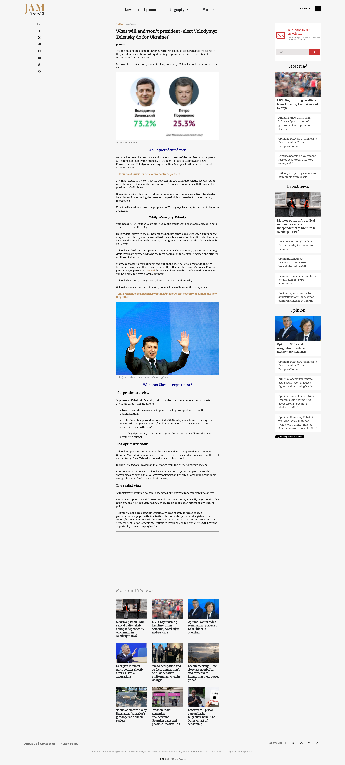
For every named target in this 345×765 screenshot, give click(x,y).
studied (150, 270)
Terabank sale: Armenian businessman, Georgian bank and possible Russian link (166, 717)
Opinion (150, 9)
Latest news (298, 186)
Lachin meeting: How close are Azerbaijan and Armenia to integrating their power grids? (203, 673)
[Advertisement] (167, 558)
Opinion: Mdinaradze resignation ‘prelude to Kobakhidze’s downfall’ (203, 627)
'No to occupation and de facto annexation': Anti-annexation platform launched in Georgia (166, 673)
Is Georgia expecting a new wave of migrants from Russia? (297, 175)
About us (30, 743)
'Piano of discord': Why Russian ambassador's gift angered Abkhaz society (131, 715)
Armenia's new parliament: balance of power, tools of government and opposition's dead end (295, 123)
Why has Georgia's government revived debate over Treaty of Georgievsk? (297, 159)
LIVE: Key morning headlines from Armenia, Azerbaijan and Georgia (165, 627)
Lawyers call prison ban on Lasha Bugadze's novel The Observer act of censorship (201, 717)
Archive (120, 24)
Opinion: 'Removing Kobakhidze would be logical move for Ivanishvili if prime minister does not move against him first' (297, 423)
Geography (176, 9)
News (129, 9)
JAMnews (121, 44)
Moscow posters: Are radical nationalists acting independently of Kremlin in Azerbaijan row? (130, 629)
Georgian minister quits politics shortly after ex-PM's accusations (130, 671)
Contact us (48, 743)
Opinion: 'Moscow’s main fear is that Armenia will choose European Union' (297, 142)
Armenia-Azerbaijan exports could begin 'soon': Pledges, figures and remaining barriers (296, 382)
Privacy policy (68, 743)
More (206, 9)
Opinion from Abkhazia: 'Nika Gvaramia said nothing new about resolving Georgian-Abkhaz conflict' (296, 402)
